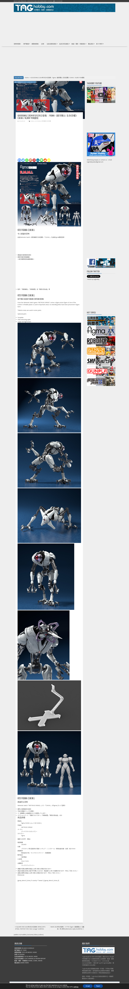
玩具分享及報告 (64, 44)
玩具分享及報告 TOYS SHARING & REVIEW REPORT (30, 958)
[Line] (41, 160)
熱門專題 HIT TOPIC (20, 950)
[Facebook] (19, 160)
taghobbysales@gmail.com (95, 162)
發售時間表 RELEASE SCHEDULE (24, 948)
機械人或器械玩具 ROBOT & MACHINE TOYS (25, 82)
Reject (98, 986)
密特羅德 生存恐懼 (46, 121)
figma (32, 121)
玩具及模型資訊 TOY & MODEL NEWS (25, 956)
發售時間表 (17, 44)
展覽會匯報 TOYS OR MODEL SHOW (25, 952)
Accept (88, 986)
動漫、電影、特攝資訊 (78, 44)
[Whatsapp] (26, 160)
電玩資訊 (90, 44)
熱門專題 (26, 44)
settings (76, 987)
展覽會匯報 (35, 44)
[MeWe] (37, 160)
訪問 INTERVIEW (19, 954)
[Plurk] (30, 160)
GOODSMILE (37, 121)
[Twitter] (23, 160)
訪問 (42, 44)
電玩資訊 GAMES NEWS (21, 963)
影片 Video (99, 44)
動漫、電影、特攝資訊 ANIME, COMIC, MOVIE (28, 961)
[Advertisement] (64, 26)
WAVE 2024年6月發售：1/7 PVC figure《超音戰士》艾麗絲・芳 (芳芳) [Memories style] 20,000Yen (67, 928)
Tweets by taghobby (93, 279)
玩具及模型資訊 (51, 44)
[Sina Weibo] (49, 160)
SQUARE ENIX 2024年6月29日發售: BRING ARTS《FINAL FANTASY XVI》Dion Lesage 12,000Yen (29, 928)
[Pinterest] (34, 160)
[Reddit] (45, 160)
